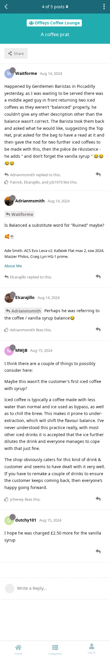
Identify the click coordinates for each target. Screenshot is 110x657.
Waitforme (22, 214)
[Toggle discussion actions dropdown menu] (104, 7)
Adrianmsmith (26, 311)
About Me (13, 265)
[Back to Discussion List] (6, 7)
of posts (53, 6)
